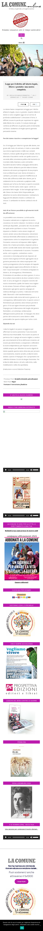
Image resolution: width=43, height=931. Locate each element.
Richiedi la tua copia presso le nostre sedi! (21, 531)
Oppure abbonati (21, 582)
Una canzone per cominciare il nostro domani (21, 829)
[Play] (6, 470)
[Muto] (31, 470)
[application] (21, 470)
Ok (22, 928)
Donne (30, 97)
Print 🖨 (23, 104)
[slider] (36, 470)
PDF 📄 (35, 104)
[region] (21, 885)
